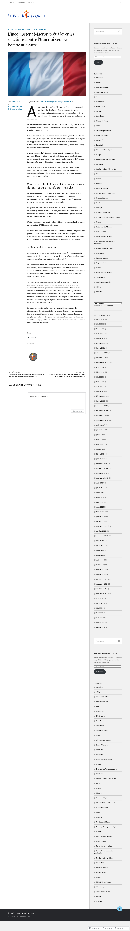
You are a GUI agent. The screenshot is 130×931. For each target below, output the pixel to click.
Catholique (100, 116)
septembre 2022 (102, 536)
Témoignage (100, 277)
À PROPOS (21, 3)
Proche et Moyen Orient (35, 29)
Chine (98, 126)
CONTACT (31, 3)
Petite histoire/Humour (104, 227)
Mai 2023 (99, 497)
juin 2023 (99, 492)
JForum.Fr (67, 102)
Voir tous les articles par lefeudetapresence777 (55, 357)
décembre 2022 (102, 521)
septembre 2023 (102, 478)
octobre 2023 (101, 473)
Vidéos (98, 287)
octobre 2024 (101, 415)
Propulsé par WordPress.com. (19, 917)
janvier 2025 (100, 401)
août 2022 (100, 541)
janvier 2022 (100, 574)
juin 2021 (99, 608)
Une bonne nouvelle (103, 282)
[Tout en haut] (119, 908)
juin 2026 (99, 324)
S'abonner (99, 672)
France (21, 29)
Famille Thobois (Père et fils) (106, 169)
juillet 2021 (100, 603)
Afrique (98, 82)
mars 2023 (100, 507)
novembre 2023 (102, 468)
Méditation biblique (103, 212)
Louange (99, 208)
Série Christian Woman (104, 272)
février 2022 (100, 570)
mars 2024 (100, 449)
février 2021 (100, 627)
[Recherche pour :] (108, 31)
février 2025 (100, 396)
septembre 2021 (102, 594)
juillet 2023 (100, 488)
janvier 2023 (100, 517)
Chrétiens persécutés (103, 131)
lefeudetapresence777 (16, 106)
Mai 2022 (99, 555)
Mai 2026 (99, 329)
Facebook (99, 164)
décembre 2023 (102, 464)
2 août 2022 (16, 102)
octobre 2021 (101, 589)
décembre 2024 (102, 406)
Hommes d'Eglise (102, 188)
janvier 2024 (100, 459)
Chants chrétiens (102, 121)
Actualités (12, 29)
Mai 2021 (99, 613)
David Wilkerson (102, 135)
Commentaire (77, 411)
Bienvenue (100, 102)
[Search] (120, 3)
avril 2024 (99, 444)
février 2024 (100, 454)
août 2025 (100, 367)
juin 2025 (99, 377)
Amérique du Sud (102, 92)
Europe (98, 155)
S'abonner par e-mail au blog (105, 44)
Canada (98, 111)
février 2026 (100, 343)
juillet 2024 (100, 430)
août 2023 (100, 483)
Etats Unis (99, 145)
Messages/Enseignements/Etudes (108, 217)
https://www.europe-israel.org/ (51, 102)
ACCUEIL (12, 3)
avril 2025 (99, 386)
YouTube (99, 292)
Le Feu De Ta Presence (25, 913)
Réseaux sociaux (102, 258)
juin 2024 (99, 435)
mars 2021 (99, 622)
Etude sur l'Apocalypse (104, 150)
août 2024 (100, 425)
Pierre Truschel (101, 232)
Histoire (99, 183)
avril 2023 (99, 502)
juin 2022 (99, 550)
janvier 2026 (100, 348)
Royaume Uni (101, 263)
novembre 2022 (102, 526)
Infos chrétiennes (102, 198)
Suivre (98, 62)
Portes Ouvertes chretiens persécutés (104, 242)
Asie (97, 97)
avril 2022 (99, 560)
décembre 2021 (101, 579)
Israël (98, 203)
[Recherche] (119, 31)
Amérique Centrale (102, 87)
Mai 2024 (99, 440)
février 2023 (100, 512)
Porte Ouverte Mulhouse (104, 237)
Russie (98, 268)
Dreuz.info (99, 140)
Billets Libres (100, 106)
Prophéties (100, 253)
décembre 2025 (102, 353)
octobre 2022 (101, 531)
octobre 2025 (101, 358)
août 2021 (99, 598)
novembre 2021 (101, 584)
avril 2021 (99, 618)
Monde (98, 222)
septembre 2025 (102, 362)
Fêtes (98, 174)
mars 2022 (100, 565)
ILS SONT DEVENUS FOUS (105, 193)
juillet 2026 (100, 319)
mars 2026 (100, 338)
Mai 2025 (99, 382)
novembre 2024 (102, 411)
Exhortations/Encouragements (106, 159)
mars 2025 (100, 391)
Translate (110, 305)
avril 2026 (99, 334)
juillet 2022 (100, 545)
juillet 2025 (100, 372)
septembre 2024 (102, 420)
